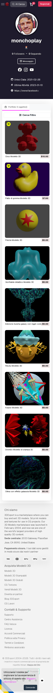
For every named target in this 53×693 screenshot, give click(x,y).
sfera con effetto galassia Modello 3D (22, 491)
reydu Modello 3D (13, 366)
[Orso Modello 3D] (27, 137)
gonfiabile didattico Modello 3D (19, 282)
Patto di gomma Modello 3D (17, 198)
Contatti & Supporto (17, 609)
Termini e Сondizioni (14, 642)
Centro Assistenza (13, 619)
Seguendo (35, 53)
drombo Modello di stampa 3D (19, 449)
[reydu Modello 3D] (27, 347)
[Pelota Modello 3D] (27, 221)
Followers (18, 53)
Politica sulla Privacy (14, 638)
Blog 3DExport (11, 598)
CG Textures (10, 584)
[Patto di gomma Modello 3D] (27, 179)
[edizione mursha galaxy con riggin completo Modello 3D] (27, 305)
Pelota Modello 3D (13, 240)
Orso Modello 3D (13, 156)
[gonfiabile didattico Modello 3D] (27, 263)
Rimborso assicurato (14, 647)
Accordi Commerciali (14, 633)
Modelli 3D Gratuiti (13, 580)
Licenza (8, 628)
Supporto (9, 614)
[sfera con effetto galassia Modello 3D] (27, 472)
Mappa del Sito (33, 665)
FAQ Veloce (10, 624)
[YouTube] (32, 70)
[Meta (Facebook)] (20, 70)
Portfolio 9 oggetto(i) (17, 107)
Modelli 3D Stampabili (15, 575)
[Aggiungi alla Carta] (39, 150)
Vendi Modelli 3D (12, 589)
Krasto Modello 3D (13, 407)
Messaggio (27, 61)
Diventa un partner (13, 594)
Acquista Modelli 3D (17, 566)
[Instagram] (26, 70)
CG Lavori (9, 603)
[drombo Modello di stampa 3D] (27, 430)
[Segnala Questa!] (45, 150)
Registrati (45, 4)
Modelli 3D (9, 570)
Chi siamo (10, 510)
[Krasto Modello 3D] (27, 388)
